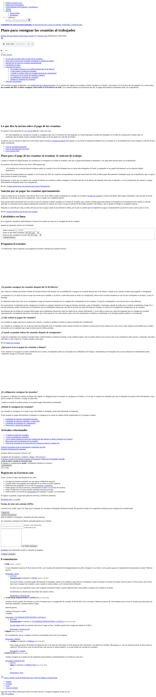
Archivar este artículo (9, 515)
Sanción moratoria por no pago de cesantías (22, 212)
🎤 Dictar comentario (30, 546)
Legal (7, 686)
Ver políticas (9, 694)
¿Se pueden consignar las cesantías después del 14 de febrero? (32, 69)
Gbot (12, 665)
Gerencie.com (42, 36)
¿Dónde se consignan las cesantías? (23, 79)
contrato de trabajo (58, 141)
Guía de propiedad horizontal (15, 147)
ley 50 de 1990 (30, 131)
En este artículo (6, 55)
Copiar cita (5, 512)
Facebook (27, 459)
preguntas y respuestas (44, 485)
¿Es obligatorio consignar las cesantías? (24, 77)
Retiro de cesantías (13, 343)
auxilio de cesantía (94, 196)
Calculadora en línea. (13, 65)
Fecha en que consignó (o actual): (15, 235)
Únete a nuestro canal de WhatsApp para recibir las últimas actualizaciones (30, 678)
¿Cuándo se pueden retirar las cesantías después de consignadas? (33, 73)
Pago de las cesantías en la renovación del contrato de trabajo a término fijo (32, 443)
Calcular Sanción (9, 237)
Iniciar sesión (15, 13)
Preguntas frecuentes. (13, 67)
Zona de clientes (11, 688)
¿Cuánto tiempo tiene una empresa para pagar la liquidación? (28, 186)
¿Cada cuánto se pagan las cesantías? (23, 71)
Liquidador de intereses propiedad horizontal (21, 419)
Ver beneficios (6, 465)
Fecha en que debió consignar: (14, 233)
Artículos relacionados (13, 81)
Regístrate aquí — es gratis (10, 499)
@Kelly (34, 578)
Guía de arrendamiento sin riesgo (17, 149)
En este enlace (15, 625)
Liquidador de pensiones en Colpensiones (20, 423)
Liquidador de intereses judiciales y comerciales (22, 421)
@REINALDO (30, 665)
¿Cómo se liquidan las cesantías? (17, 437)
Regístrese (4, 550)
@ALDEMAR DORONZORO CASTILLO (48, 621)
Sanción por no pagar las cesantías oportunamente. (23, 63)
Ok (3, 694)
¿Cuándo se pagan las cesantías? (17, 435)
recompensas (31, 492)
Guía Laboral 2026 (12, 151)
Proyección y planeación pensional (17, 425)
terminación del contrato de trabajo (43, 85)
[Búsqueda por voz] (29, 20)
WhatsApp (44, 459)
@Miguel (30, 641)
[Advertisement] (69, 106)
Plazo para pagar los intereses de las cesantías (21, 441)
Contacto (8, 684)
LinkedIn (61, 459)
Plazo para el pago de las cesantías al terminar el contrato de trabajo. (29, 61)
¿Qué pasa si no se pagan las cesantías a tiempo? (27, 75)
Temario (8, 682)
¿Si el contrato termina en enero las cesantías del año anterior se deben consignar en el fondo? (39, 439)
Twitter (11, 459)
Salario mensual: (9, 230)
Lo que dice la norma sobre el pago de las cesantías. (24, 59)
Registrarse (14, 15)
